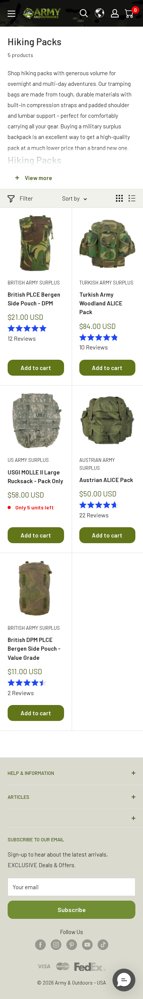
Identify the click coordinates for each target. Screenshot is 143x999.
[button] (123, 980)
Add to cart (36, 367)
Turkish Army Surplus (106, 283)
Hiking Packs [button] (34, 160)
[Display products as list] (132, 198)
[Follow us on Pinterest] (71, 944)
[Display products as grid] (119, 198)
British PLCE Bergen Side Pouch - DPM (34, 299)
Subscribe (72, 909)
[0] (129, 13)
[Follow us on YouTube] (87, 944)
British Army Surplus (34, 283)
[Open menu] (11, 14)
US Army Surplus (28, 460)
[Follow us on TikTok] (103, 944)
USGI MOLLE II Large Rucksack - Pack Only (35, 476)
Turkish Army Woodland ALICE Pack (100, 303)
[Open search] (84, 13)
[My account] (115, 13)
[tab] (71, 160)
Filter (26, 198)
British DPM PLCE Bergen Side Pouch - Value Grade (34, 648)
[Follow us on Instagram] (56, 944)
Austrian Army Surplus (97, 464)
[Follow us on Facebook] (40, 944)
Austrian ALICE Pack (106, 479)
